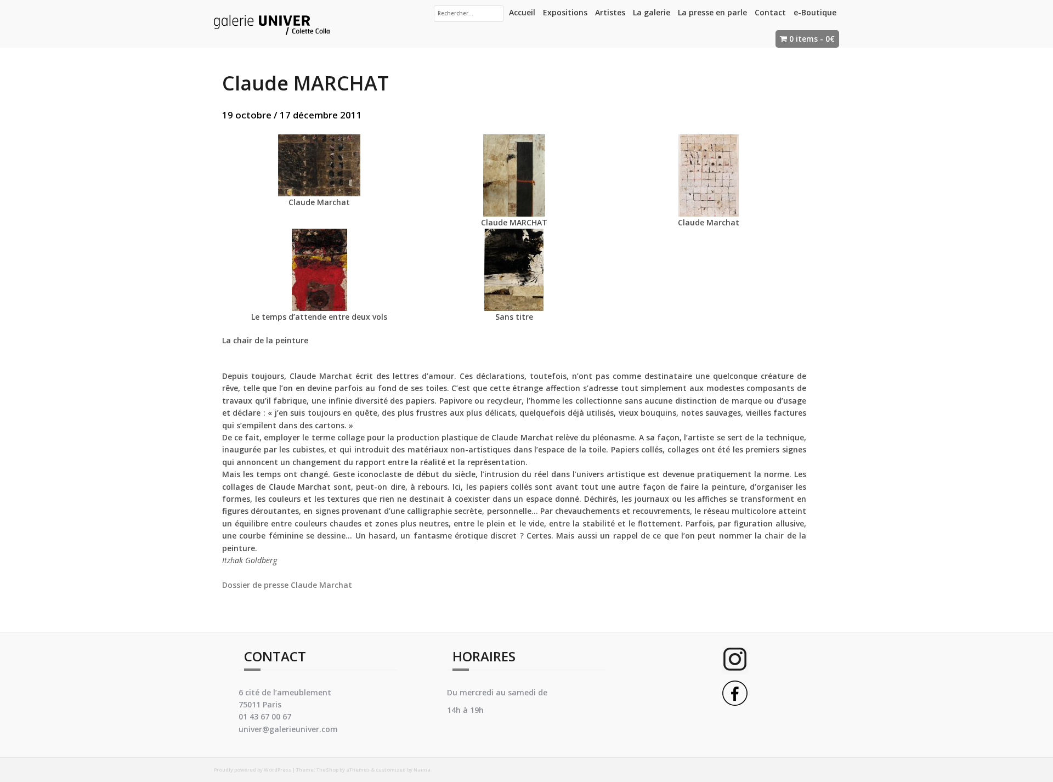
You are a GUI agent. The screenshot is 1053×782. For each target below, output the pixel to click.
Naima (422, 769)
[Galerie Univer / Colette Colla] (272, 23)
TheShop (327, 769)
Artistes (610, 12)
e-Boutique (815, 12)
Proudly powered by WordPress (252, 769)
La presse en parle (712, 12)
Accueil (522, 12)
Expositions (565, 12)
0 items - (812, 38)
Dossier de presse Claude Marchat (287, 585)
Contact (770, 12)
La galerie (651, 12)
